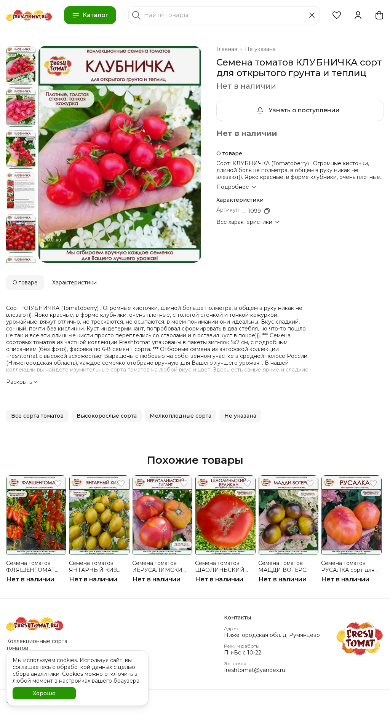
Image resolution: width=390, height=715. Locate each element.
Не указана (260, 49)
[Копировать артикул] (267, 210)
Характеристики (74, 282)
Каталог (95, 15)
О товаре (25, 282)
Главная (226, 49)
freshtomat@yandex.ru (254, 670)
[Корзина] (379, 15)
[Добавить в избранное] (58, 483)
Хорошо (44, 693)
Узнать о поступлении (304, 110)
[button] (336, 15)
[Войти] (358, 15)
